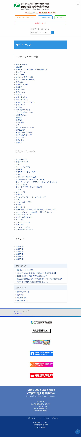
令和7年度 (19, 251)
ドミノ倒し (20, 220)
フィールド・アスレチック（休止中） (29, 187)
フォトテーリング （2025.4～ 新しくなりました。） (37, 182)
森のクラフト (20, 207)
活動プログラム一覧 (23, 292)
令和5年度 (19, 246)
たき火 (18, 164)
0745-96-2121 (41, 28)
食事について (20, 90)
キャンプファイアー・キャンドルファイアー (32, 197)
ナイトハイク (20, 192)
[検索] (52, 32)
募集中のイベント (22, 100)
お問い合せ (20, 140)
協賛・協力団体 (21, 97)
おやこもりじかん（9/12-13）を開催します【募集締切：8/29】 (37, 273)
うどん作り (20, 225)
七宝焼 (18, 205)
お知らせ (19, 142)
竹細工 (18, 199)
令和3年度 (19, 259)
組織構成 (19, 117)
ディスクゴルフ (21, 184)
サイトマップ (20, 137)
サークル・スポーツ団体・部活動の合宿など (32, 69)
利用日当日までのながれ (24, 132)
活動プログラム (21, 115)
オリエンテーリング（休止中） (27, 177)
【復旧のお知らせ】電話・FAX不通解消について (32, 276)
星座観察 (19, 194)
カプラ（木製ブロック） (24, 217)
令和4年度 (19, 257)
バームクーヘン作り (23, 227)
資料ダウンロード (40, 23)
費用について (20, 92)
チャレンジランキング (24, 215)
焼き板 (18, 174)
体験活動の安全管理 (23, 110)
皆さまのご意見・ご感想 (24, 77)
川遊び (18, 189)
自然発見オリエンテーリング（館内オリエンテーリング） (36, 210)
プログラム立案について (24, 112)
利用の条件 (20, 82)
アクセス (19, 95)
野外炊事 (19, 169)
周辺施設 (19, 107)
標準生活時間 (20, 130)
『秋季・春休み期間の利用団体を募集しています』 (32, 282)
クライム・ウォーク (23, 222)
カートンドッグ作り (23, 167)
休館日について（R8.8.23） (25, 270)
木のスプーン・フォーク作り (26, 172)
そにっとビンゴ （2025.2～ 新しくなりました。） (36, 212)
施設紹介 (19, 67)
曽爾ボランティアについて (25, 17)
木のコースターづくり (24, 202)
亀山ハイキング (21, 159)
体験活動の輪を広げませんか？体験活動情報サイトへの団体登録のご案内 (39, 279)
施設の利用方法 (21, 64)
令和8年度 (19, 254)
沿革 (17, 125)
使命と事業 (20, 122)
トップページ (20, 72)
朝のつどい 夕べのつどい (25, 127)
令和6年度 (19, 249)
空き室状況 (60, 17)
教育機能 (19, 120)
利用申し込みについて (24, 135)
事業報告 (19, 87)
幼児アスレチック (22, 162)
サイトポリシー (21, 105)
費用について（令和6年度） (26, 80)
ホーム (25, 418)
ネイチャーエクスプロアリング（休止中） (31, 179)
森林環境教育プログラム (24, 230)
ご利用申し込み (45, 17)
